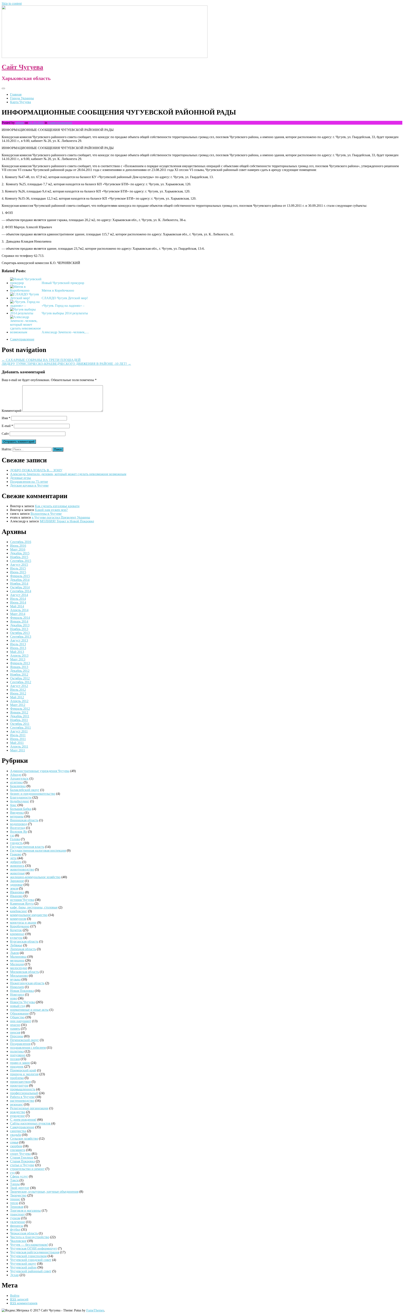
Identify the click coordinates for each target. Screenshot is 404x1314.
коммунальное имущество (29, 915)
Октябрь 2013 (20, 633)
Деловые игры (20, 478)
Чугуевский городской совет (30, 1260)
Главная (15, 94)
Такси (15, 1180)
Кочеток (16, 930)
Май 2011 (17, 742)
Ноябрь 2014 (19, 583)
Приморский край (23, 1070)
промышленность (22, 1089)
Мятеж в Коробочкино (58, 290)
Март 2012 (17, 705)
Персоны (16, 1036)
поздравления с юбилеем (28, 1047)
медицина (17, 960)
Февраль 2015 (20, 576)
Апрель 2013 (19, 655)
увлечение (17, 1222)
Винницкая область (24, 820)
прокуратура (19, 1085)
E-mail (7, 426)
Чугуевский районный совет (30, 1271)
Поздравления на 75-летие (29, 481)
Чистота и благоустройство (29, 1237)
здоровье (16, 884)
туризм (15, 1218)
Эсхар (14, 1275)
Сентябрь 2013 (20, 636)
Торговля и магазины (25, 1210)
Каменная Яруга (22, 903)
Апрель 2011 (19, 746)
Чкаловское (18, 1241)
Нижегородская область (27, 983)
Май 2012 (17, 697)
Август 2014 (19, 595)
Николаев (17, 987)
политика (17, 1051)
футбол (15, 1229)
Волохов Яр (18, 831)
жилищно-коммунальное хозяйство (35, 877)
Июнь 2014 (18, 602)
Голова (15, 839)
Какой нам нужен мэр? (51, 510)
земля (14, 888)
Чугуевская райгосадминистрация (34, 1252)
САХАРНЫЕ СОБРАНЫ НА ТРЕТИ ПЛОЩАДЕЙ (41, 360)
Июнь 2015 (18, 572)
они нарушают (20, 1021)
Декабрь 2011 (19, 716)
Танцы (15, 1184)
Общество (17, 1017)
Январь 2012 (19, 712)
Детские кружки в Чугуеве (29, 485)
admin (20, 122)
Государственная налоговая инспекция (38, 850)
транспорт (17, 1214)
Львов (14, 953)
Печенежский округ (24, 1040)
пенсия (15, 1032)
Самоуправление (60, 122)
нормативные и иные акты (29, 1009)
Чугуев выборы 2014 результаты (65, 313)
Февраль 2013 (20, 663)
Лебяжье (16, 945)
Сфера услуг (19, 1176)
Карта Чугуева (20, 102)
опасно (15, 1025)
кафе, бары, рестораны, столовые (34, 907)
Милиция (17, 964)
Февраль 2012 (20, 708)
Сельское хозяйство (24, 1138)
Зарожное (17, 881)
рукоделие (17, 1116)
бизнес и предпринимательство (32, 793)
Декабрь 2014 (19, 580)
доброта (15, 862)
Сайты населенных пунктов (30, 1123)
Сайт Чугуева (22, 67)
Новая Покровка (22, 991)
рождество (17, 1112)
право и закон (20, 1063)
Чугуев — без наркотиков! (29, 1244)
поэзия (15, 1059)
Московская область (24, 972)
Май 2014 (17, 606)
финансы (16, 1225)
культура (16, 937)
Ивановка (17, 892)
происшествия (20, 1081)
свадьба (15, 1135)
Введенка (17, 812)
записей (19, 1299)
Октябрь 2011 (19, 724)
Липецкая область (23, 949)
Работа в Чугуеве (22, 1097)
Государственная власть (27, 846)
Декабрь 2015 (19, 553)
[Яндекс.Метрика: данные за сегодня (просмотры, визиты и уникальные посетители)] (15, 1310)
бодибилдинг (19, 801)
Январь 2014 (19, 621)
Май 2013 (17, 652)
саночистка (18, 1131)
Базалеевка (18, 786)
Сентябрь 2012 (20, 682)
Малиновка (18, 956)
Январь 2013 (19, 667)
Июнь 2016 (18, 545)
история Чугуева (22, 900)
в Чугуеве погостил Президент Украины (61, 517)
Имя (6, 418)
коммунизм (18, 918)
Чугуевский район (23, 1267)
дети (13, 858)
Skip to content (12, 3)
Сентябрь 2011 (20, 727)
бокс (13, 805)
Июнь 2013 (18, 648)
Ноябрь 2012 (19, 674)
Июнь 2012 (18, 693)
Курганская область (24, 941)
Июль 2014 (18, 598)
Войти (14, 1295)
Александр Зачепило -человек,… (65, 332)
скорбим (16, 1146)
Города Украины (22, 98)
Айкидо (15, 774)
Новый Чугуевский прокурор (63, 283)
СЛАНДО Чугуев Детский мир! (65, 298)
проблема (17, 1078)
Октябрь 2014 (20, 587)
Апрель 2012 (19, 701)
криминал (17, 934)
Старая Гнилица (21, 1157)
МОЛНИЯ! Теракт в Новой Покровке (67, 521)
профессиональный (24, 1093)
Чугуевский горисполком (28, 1256)
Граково (15, 854)
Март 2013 (17, 659)
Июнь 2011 (18, 739)
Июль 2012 (18, 689)
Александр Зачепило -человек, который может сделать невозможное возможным (68, 474)
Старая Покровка (22, 1161)
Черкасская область (24, 1233)
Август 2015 (19, 564)
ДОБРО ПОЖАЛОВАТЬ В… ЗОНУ (36, 470)
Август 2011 (19, 731)
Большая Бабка (20, 809)
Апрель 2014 (19, 610)
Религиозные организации (29, 1108)
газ (12, 835)
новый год (17, 1006)
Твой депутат (19, 1188)
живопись (17, 865)
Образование (19, 1013)
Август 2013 (19, 640)
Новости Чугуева (22, 1002)
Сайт (5, 433)
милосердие (18, 968)
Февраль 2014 (20, 617)
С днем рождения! (23, 1119)
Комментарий (11, 410)
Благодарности (21, 797)
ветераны (17, 816)
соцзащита (17, 1150)
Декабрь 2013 (19, 625)
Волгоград (17, 828)
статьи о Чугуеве (22, 1165)
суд (12, 1172)
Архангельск (19, 778)
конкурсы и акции (23, 922)
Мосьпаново (19, 975)
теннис (15, 1199)
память (15, 1028)
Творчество (18, 1195)
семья (14, 1142)
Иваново (16, 896)
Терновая (16, 1207)
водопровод (18, 824)
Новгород (17, 994)
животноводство (22, 869)
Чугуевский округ (23, 1263)
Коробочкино (19, 926)
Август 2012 (19, 686)
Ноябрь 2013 (19, 629)
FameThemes (95, 1310)
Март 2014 (17, 614)
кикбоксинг (18, 911)
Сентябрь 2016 (20, 542)
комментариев (23, 1303)
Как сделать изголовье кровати (57, 506)
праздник (17, 1066)
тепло (14, 1203)
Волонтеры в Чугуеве (46, 513)
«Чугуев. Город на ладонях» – (63, 305)
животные (17, 873)
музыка (15, 979)
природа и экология (24, 1074)
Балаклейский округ (24, 790)
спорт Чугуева (20, 1153)
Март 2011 (17, 750)
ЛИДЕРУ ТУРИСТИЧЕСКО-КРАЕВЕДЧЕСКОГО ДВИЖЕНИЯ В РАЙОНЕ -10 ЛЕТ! (66, 364)
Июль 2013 (18, 644)
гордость (16, 843)
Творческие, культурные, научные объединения (44, 1191)
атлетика (16, 782)
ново (13, 998)
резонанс (16, 1104)
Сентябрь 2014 (20, 591)
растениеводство (22, 1100)
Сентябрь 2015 (20, 561)
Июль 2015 (18, 568)
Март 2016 (17, 549)
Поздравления (20, 1044)
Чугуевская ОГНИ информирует (33, 1248)
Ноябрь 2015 (19, 557)
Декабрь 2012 (19, 670)
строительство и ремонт (27, 1169)
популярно (17, 1055)
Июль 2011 (18, 735)
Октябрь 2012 (20, 678)
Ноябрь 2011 (19, 720)
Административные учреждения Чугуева (39, 771)
